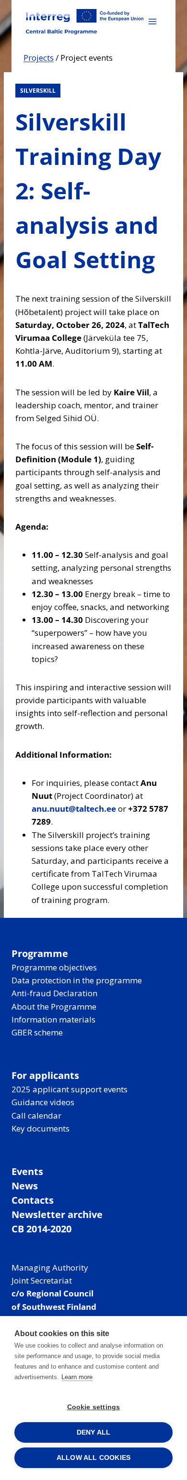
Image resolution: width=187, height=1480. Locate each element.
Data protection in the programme (77, 980)
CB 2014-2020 (41, 1228)
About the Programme (54, 1006)
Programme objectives (54, 967)
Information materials (53, 1019)
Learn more (77, 1377)
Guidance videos (43, 1102)
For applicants (45, 1075)
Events (27, 1171)
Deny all (94, 1432)
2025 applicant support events (70, 1089)
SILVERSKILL (38, 91)
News (25, 1185)
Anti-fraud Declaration (54, 993)
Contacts (33, 1200)
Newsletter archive (57, 1214)
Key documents (41, 1128)
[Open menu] (152, 21)
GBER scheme (37, 1032)
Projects (38, 57)
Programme (40, 953)
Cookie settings (93, 1407)
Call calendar (36, 1115)
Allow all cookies (93, 1457)
